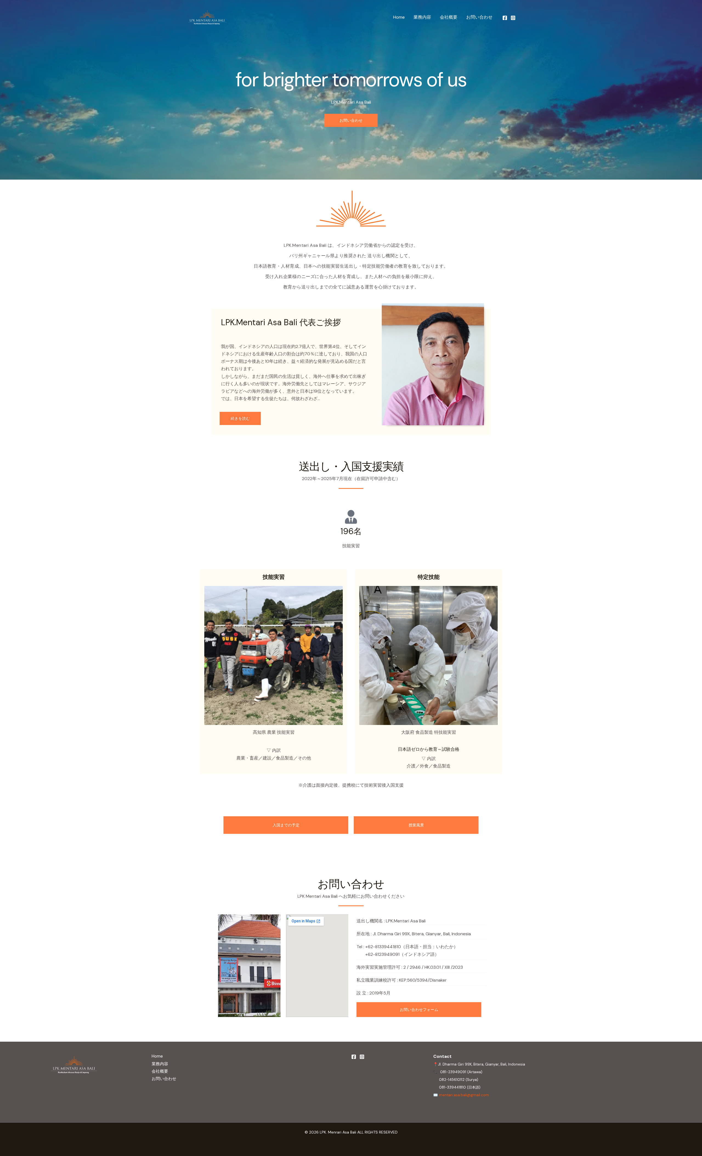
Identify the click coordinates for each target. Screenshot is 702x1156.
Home (399, 17)
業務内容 (422, 17)
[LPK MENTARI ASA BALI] (207, 17)
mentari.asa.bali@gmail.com (464, 1095)
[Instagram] (513, 17)
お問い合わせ (479, 17)
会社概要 (448, 17)
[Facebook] (504, 17)
